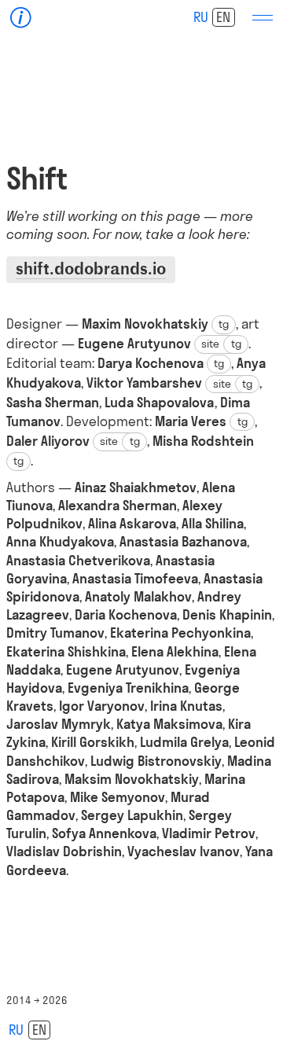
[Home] (20, 17)
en (223, 17)
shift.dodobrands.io (91, 268)
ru (200, 17)
